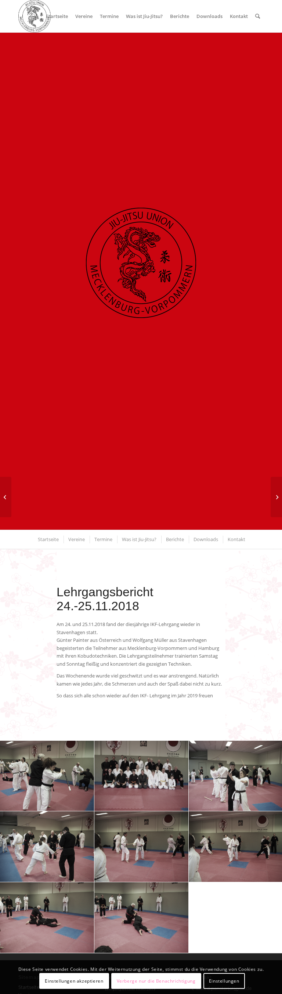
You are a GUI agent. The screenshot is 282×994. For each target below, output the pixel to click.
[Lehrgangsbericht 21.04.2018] (5, 497)
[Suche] (258, 16)
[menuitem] (57, 16)
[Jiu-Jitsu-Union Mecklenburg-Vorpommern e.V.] (34, 16)
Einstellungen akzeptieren (74, 981)
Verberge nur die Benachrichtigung (156, 981)
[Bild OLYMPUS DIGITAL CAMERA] (47, 776)
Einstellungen (224, 981)
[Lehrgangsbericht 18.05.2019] (276, 497)
